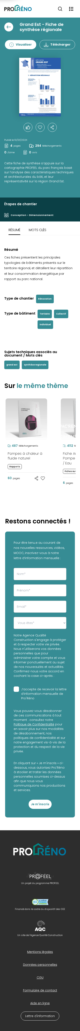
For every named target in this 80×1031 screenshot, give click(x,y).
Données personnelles (40, 965)
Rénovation (45, 298)
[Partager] (52, 127)
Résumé (14, 229)
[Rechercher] (60, 8)
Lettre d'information (40, 1016)
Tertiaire (45, 313)
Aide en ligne (40, 1003)
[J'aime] (40, 127)
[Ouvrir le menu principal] (71, 8)
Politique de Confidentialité (34, 724)
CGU (40, 977)
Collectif (61, 313)
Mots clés (37, 229)
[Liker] (27, 127)
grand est (11, 364)
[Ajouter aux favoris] (43, 478)
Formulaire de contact (40, 990)
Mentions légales (40, 952)
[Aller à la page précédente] (8, 26)
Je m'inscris (40, 804)
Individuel (45, 324)
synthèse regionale (35, 364)
